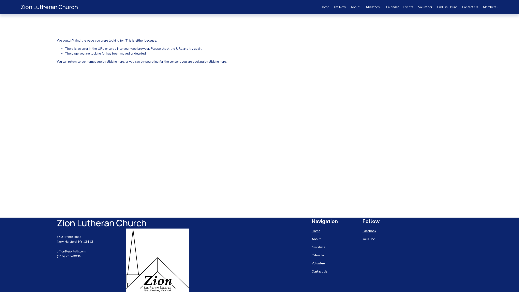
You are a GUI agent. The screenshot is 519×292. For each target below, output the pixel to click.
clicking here (115, 61)
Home (325, 7)
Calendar (392, 7)
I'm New (340, 7)
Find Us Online (447, 7)
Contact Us (470, 7)
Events (408, 7)
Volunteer (425, 7)
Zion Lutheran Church (49, 7)
